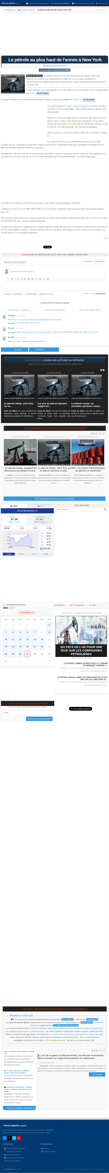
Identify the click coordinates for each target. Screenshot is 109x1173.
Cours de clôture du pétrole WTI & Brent (54, 70)
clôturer (77, 99)
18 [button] (13, 647)
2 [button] (49, 625)
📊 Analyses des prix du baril (83, 3)
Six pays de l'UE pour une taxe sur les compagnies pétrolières (81, 650)
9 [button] (49, 632)
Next (103, 433)
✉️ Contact (45, 1148)
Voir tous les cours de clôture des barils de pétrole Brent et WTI (55, 364)
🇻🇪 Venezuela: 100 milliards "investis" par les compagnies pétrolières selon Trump (18, 1089)
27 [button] (27, 654)
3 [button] (5, 632)
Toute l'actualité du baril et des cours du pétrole (54, 499)
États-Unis (55, 109)
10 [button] (6, 639)
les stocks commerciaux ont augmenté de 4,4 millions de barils (76, 1034)
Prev (99, 433)
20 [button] (27, 647)
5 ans (46, 554)
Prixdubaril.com (9, 10)
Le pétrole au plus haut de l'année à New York (55, 59)
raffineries (98, 124)
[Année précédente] (5, 612)
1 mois (9, 554)
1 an (33, 554)
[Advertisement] (54, 35)
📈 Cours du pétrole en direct (38, 3)
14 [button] (35, 639)
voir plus (11, 323)
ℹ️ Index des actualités (12, 1155)
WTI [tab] (40, 506)
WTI (59, 90)
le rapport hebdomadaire (75, 106)
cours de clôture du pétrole (63, 360)
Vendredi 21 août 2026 (21, 1016)
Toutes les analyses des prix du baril (23, 1108)
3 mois (21, 554)
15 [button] (42, 639)
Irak (23, 157)
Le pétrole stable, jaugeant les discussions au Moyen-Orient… (20, 469)
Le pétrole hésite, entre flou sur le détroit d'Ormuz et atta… (54, 469)
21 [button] (35, 647)
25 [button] (13, 654)
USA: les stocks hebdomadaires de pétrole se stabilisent (88, 469)
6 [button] (27, 632)
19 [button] (20, 647)
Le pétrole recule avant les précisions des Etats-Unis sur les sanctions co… (82, 678)
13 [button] (27, 639)
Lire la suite (97, 1074)
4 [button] (13, 632)
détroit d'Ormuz (40, 1028)
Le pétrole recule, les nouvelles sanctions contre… (86, 404)
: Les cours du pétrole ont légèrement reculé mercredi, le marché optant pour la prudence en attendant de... (20, 413)
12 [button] (20, 639)
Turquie (35, 157)
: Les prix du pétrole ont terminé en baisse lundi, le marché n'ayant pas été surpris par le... (87, 413)
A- (103, 10)
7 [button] (34, 632)
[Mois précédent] (10, 612)
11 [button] (13, 639)
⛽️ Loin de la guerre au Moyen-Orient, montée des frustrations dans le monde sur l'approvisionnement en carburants (70, 1056)
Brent (21, 99)
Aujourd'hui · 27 (27, 612)
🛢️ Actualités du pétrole (61, 3)
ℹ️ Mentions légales (48, 1151)
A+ (97, 10)
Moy (43, 548)
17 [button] (6, 647)
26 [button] (20, 654)
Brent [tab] (14, 506)
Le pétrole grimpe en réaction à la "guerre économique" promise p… (86, 664)
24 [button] (6, 654)
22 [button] (42, 647)
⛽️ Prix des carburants (12, 1161)
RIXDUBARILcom (14, 1125)
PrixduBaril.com (10, 1169)
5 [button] (20, 632)
